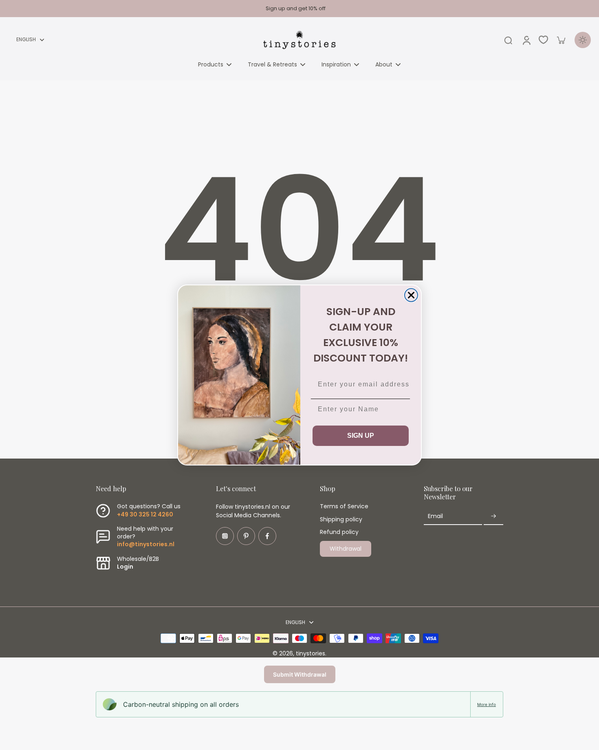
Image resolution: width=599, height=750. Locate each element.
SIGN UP (360, 435)
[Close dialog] (411, 295)
